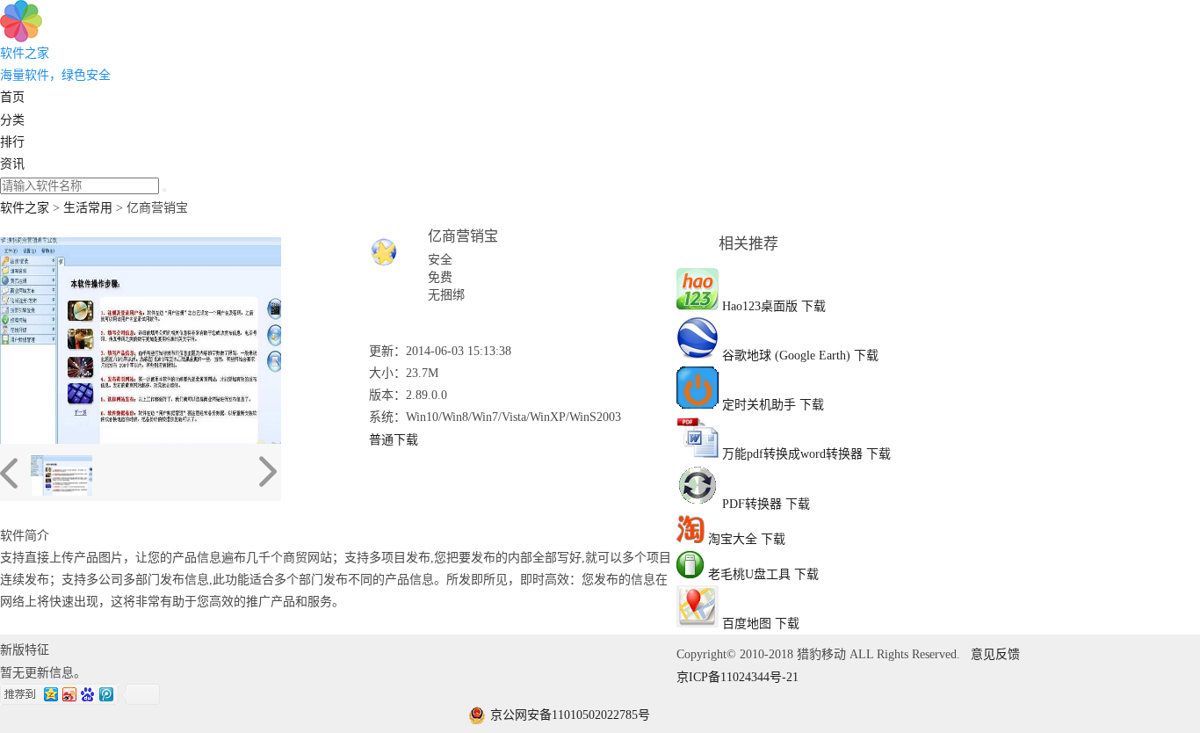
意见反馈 (995, 654)
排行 (12, 142)
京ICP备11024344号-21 (737, 677)
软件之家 (24, 207)
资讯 (12, 164)
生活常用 (87, 207)
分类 (12, 120)
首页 (12, 97)
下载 (813, 306)
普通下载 (393, 439)
